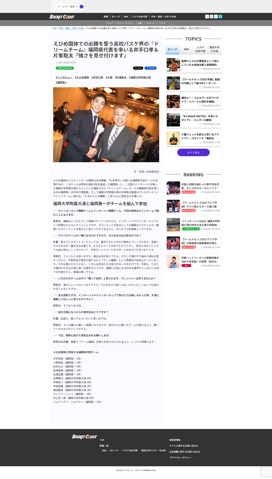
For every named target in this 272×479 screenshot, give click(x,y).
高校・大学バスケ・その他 (190, 228)
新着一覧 (104, 445)
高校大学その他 (64, 68)
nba (186, 49)
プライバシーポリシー (180, 457)
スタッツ (150, 23)
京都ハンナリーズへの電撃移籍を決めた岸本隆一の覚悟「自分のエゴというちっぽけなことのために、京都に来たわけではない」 (200, 259)
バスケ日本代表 (139, 16)
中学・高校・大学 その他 (163, 16)
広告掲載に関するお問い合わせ (184, 451)
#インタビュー (64, 77)
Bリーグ (116, 16)
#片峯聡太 (121, 77)
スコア (109, 23)
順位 (140, 23)
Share (152, 68)
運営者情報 (174, 439)
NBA (126, 16)
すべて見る (193, 152)
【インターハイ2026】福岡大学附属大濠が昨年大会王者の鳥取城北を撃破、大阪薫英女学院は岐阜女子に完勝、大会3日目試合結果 (200, 223)
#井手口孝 (97, 77)
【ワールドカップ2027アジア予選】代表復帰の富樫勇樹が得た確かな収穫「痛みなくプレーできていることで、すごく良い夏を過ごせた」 (200, 241)
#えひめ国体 (82, 77)
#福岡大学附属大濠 (140, 77)
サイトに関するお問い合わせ (183, 445)
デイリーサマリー (125, 23)
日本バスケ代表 (188, 192)
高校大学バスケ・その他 (153, 450)
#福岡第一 (61, 82)
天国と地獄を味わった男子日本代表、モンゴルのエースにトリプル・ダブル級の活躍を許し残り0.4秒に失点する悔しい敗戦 (200, 186)
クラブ (162, 23)
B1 (186, 265)
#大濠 (109, 77)
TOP (102, 439)
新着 (106, 16)
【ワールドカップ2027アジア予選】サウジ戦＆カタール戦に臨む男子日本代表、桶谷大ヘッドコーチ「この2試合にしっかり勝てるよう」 (200, 204)
